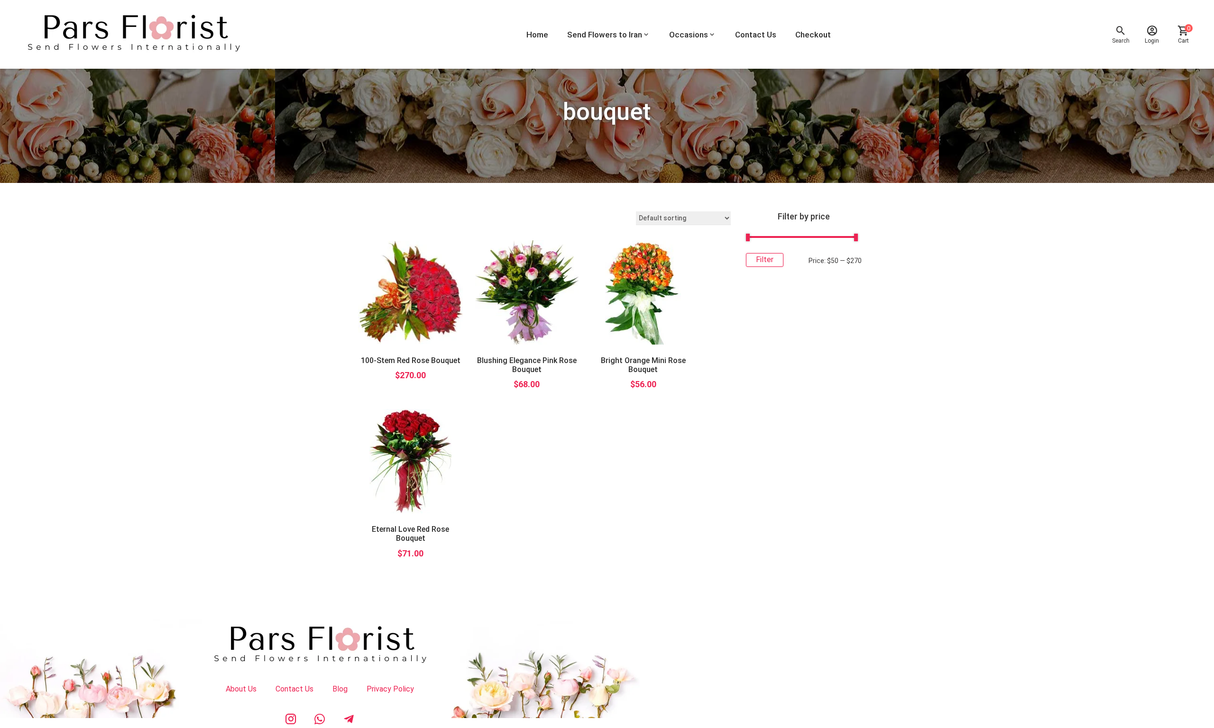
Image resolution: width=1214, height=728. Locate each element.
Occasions (688, 34)
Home (537, 34)
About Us (241, 688)
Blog (340, 688)
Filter (764, 259)
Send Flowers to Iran (604, 34)
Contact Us (755, 34)
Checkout (813, 34)
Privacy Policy (390, 688)
